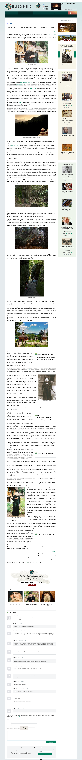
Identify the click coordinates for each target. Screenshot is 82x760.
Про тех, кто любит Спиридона (67, 191)
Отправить (51, 742)
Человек (11, 19)
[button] (55, 10)
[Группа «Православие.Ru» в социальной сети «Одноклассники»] (8, 1)
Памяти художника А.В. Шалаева (67, 135)
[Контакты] (19, 1)
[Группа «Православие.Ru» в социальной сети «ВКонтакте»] (6, 1)
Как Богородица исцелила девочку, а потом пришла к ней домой (67, 208)
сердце (28, 369)
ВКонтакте (13, 720)
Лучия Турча (53, 31)
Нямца (19, 102)
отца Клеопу (14, 145)
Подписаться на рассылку (72, 0)
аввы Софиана (19, 84)
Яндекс (15, 720)
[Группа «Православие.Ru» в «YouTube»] (13, 1)
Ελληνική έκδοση (46, 4)
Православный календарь (38, 9)
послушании (10, 183)
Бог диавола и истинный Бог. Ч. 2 (67, 102)
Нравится (8, 23)
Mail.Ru (17, 720)
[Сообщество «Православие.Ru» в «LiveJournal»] (11, 1)
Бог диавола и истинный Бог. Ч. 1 (67, 152)
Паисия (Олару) (52, 34)
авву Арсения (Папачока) (26, 82)
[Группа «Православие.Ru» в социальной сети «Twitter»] (10, 1)
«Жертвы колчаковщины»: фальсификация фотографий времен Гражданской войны (67, 247)
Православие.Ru (17, 716)
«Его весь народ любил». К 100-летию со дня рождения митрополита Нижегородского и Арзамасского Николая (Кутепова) (67, 227)
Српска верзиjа (46, 7)
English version (46, 9)
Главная (7, 19)
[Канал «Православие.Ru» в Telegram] (15, 1)
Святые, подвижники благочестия (18, 19)
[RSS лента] (17, 1)
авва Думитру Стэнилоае (29, 97)
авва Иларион (33, 88)
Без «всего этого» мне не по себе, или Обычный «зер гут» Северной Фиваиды (67, 84)
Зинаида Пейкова (52, 553)
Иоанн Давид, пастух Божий (67, 174)
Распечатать (55, 19)
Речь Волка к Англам (67, 118)
